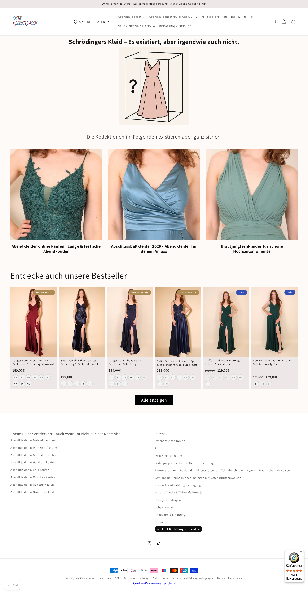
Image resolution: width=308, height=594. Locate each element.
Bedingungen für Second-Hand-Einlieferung (184, 463)
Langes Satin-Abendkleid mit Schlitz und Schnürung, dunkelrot (33, 362)
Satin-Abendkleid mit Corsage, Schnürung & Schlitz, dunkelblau (81, 362)
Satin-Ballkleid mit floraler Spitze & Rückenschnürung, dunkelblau (177, 362)
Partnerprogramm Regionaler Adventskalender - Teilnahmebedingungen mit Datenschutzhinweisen (222, 470)
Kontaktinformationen (229, 578)
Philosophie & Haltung (170, 515)
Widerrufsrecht (161, 578)
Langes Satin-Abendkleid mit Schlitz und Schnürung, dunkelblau (126, 362)
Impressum (162, 433)
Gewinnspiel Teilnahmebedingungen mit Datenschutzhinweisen (198, 478)
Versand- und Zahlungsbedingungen (179, 485)
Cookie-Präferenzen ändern (154, 583)
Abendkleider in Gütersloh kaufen (33, 455)
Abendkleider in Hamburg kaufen (33, 462)
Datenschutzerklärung (170, 441)
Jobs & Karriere (165, 507)
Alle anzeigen (154, 400)
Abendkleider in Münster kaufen (32, 485)
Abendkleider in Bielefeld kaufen (32, 440)
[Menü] (301, 552)
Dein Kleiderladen (84, 578)
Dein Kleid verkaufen (169, 456)
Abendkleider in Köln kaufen (29, 470)
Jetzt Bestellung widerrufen (180, 529)
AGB (157, 448)
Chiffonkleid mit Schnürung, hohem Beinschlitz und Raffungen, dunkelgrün (222, 362)
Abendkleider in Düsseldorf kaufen (34, 448)
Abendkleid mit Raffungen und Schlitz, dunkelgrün (272, 362)
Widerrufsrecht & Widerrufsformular (179, 492)
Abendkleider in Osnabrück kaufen (33, 492)
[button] (130, 17)
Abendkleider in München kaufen (32, 477)
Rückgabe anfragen (168, 500)
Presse (159, 522)
